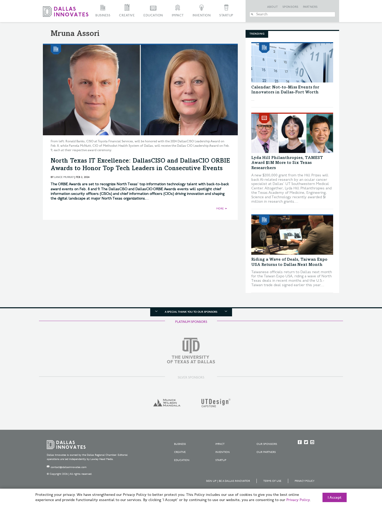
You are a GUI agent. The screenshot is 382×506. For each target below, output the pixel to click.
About (272, 7)
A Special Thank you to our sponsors (191, 311)
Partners (310, 7)
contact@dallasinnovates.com (69, 467)
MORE (220, 208)
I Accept (334, 497)
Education (153, 15)
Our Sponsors (266, 444)
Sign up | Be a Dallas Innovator (228, 481)
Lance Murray (64, 177)
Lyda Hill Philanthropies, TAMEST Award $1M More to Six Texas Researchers (287, 163)
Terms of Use (272, 481)
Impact (178, 15)
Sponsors (290, 7)
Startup (226, 15)
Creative (127, 15)
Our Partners (266, 452)
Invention (202, 15)
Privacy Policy (304, 481)
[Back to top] (362, 473)
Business (102, 15)
